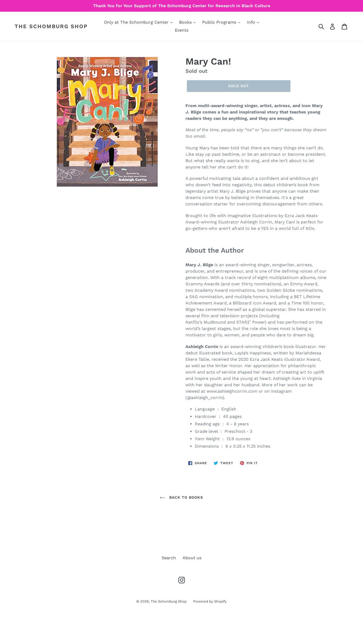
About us (192, 557)
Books (186, 22)
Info (251, 22)
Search (169, 557)
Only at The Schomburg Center (137, 22)
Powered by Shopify (210, 601)
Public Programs (220, 22)
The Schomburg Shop (51, 26)
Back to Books (185, 497)
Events (181, 30)
